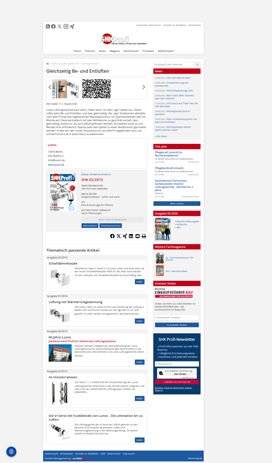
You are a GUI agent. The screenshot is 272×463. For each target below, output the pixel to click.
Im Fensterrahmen (63, 377)
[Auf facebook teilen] (112, 237)
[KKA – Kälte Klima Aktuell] (160, 271)
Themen (90, 51)
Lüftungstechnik (90, 63)
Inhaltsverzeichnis (110, 225)
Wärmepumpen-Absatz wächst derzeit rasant (173, 128)
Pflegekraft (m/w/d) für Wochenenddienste (168, 154)
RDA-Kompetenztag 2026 (174, 90)
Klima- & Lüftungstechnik (65, 63)
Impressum (129, 453)
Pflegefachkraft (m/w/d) (169, 168)
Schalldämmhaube (63, 263)
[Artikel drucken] (144, 236)
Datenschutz (114, 453)
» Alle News (161, 136)
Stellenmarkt (165, 51)
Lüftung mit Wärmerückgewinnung (75, 302)
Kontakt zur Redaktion (174, 25)
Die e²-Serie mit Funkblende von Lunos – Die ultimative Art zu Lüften (96, 418)
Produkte (148, 51)
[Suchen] (197, 64)
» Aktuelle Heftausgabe (187, 221)
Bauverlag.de (195, 458)
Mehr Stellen (177, 203)
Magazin (115, 51)
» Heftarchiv (181, 224)
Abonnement (90, 225)
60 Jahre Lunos (60, 337)
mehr (139, 281)
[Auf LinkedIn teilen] (131, 237)
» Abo (178, 227)
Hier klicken (180, 374)
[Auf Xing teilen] (125, 237)
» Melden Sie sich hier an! (177, 381)
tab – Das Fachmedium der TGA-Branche (180, 259)
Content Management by (58, 458)
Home (77, 51)
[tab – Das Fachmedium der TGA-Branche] (160, 259)
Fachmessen (131, 51)
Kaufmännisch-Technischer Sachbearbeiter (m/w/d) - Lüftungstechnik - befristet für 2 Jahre (174, 185)
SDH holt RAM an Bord (172, 77)
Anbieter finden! (178, 324)
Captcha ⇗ (189, 377)
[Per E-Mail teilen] (137, 236)
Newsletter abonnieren (148, 25)
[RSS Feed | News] (47, 26)
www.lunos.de (56, 164)
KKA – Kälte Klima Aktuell (176, 271)
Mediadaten (195, 25)
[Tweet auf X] (119, 237)
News (102, 51)
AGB (103, 453)
